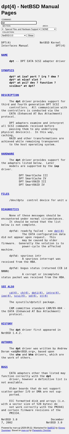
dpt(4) (59, 230)
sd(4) (33, 295)
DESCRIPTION (10, 95)
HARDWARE (7, 153)
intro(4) (52, 292)
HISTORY (7, 323)
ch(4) (25, 292)
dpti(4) (37, 292)
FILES (5, 193)
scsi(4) (19, 295)
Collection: (8, 32)
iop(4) (6, 295)
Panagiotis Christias (41, 430)
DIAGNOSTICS (10, 209)
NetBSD (51, 428)
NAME (4, 55)
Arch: (47, 26)
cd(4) (13, 292)
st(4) (44, 295)
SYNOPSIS (7, 70)
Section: (7, 26)
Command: (7, 19)
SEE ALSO (7, 286)
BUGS (4, 366)
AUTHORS (7, 342)
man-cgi (25, 430)
